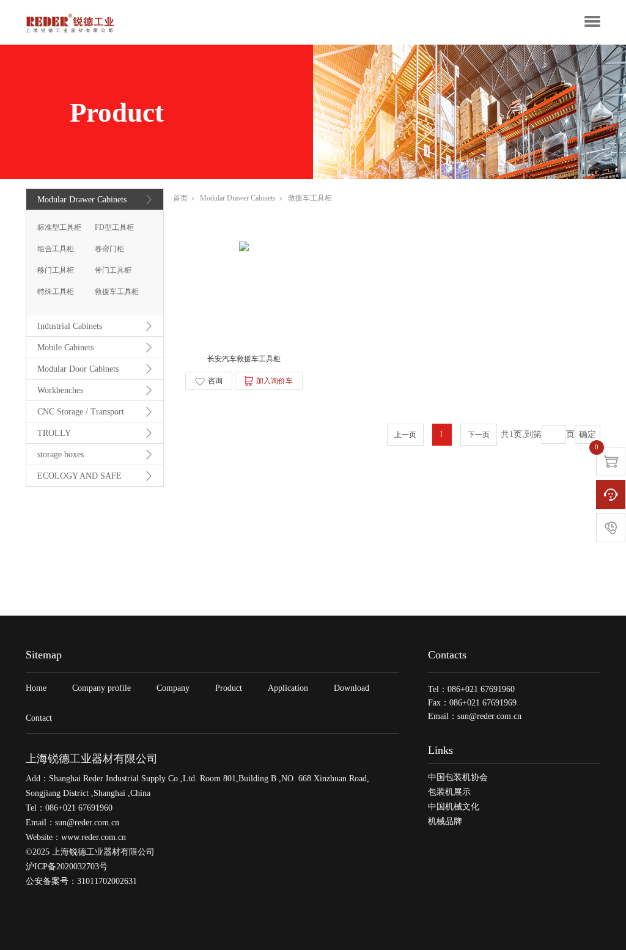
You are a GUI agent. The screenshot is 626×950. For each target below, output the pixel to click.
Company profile (101, 688)
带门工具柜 (113, 270)
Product (228, 688)
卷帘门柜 (109, 249)
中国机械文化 (453, 806)
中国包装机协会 (458, 777)
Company (173, 688)
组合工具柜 (55, 249)
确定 (587, 434)
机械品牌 (445, 821)
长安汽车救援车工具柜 (244, 359)
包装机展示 (449, 792)
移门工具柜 (55, 270)
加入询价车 (274, 381)
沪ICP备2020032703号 (67, 866)
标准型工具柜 (59, 227)
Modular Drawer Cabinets (238, 198)
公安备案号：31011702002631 (81, 881)
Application (288, 688)
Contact (39, 718)
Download (351, 688)
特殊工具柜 (55, 291)
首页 (180, 198)
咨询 (215, 381)
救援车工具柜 (117, 291)
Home (36, 688)
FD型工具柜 (114, 227)
